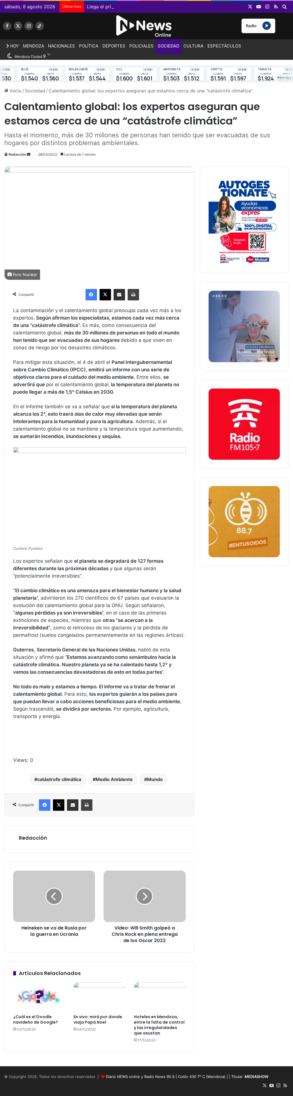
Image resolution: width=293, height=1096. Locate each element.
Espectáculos (224, 46)
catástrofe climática (59, 779)
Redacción (17, 154)
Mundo (155, 779)
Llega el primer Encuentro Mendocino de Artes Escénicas (149, 6)
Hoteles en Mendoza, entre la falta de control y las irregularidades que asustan (159, 1025)
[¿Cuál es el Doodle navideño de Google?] (39, 996)
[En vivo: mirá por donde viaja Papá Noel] (99, 996)
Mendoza (33, 46)
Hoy (14, 46)
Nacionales (61, 46)
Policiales (141, 46)
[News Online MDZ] (48, 28)
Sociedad (168, 46)
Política (88, 46)
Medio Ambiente (114, 779)
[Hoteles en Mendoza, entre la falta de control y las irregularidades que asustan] (160, 996)
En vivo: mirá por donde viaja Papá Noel (98, 1019)
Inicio (15, 91)
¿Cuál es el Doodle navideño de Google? (35, 1019)
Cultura (193, 46)
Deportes (113, 46)
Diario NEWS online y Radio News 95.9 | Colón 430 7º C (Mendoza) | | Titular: (187, 1076)
